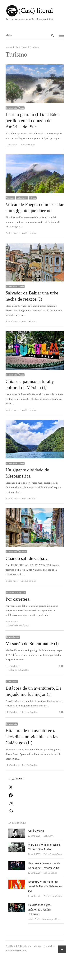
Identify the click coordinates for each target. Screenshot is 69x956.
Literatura (22, 552)
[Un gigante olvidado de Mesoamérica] (35, 422)
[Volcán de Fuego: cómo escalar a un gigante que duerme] (35, 156)
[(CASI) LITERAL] (35, 11)
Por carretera (18, 599)
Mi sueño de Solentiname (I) (32, 643)
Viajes (21, 108)
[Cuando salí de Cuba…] (35, 510)
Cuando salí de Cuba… (27, 558)
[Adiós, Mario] (16, 830)
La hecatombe (11, 108)
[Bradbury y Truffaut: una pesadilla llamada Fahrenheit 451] (16, 881)
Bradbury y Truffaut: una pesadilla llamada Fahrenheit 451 (45, 886)
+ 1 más (33, 198)
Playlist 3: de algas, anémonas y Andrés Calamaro (40, 909)
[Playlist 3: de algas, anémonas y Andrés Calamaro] (16, 904)
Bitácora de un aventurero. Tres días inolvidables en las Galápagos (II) (32, 736)
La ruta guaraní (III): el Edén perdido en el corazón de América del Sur (33, 120)
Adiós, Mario (36, 830)
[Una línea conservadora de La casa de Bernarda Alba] (16, 863)
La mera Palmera (12, 637)
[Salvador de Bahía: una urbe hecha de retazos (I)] (35, 245)
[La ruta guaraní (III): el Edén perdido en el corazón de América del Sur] (35, 66)
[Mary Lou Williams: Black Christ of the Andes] (16, 844)
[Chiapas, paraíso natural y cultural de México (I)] (35, 333)
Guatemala (10, 198)
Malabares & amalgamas (15, 592)
